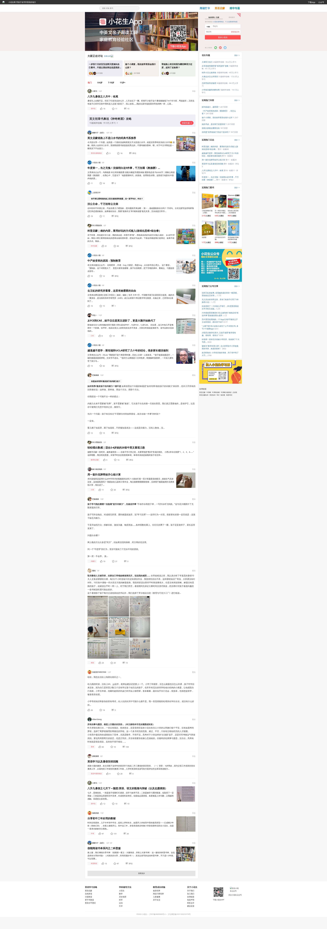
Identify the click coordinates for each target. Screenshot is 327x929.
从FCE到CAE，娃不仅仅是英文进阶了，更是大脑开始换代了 (121, 320)
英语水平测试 (90, 903)
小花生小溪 (96, 162)
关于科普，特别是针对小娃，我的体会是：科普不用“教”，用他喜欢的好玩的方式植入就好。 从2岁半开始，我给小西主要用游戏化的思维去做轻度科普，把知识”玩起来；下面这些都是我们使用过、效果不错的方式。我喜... (131, 238)
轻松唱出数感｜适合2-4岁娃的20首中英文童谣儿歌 (116, 447)
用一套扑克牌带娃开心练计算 (104, 474)
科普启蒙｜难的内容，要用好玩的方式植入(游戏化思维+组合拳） (124, 230)
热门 (90, 82)
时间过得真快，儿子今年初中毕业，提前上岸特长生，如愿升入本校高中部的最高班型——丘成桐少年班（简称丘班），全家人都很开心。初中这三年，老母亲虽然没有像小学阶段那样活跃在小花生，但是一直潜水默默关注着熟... (130, 825)
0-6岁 (99, 82)
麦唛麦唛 (95, 756)
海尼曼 (222, 395)
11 (116, 108)
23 (103, 662)
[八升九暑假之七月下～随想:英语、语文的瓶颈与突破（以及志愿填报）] (185, 794)
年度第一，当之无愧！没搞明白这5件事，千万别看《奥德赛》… (123, 168)
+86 (208, 26)
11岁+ (122, 82)
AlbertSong (97, 719)
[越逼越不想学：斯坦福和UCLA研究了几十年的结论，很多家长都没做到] (185, 356)
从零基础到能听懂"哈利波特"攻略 (215, 66)
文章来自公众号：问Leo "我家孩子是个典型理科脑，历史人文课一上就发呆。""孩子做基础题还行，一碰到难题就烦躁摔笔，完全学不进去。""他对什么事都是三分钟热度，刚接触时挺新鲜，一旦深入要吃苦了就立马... (130, 358)
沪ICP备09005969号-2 (157, 914)
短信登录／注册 (213, 17)
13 (104, 433)
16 (104, 108)
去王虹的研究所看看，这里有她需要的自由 (111, 290)
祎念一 (94, 315)
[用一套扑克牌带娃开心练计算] (185, 480)
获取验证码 (235, 32)
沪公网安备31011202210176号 (179, 914)
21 (116, 561)
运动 (121, 903)
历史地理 (122, 897)
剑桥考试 (229, 395)
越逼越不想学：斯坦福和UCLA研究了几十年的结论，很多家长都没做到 (127, 350)
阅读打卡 (205, 8)
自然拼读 (88, 893)
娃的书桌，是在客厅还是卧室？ (214, 124)
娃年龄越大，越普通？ (211, 107)
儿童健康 (156, 897)
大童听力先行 (207, 62)
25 (115, 662)
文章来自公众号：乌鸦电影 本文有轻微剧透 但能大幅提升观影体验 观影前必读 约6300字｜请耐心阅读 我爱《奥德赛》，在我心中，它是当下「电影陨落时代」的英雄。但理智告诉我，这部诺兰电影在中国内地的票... (131, 175)
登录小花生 (223, 37)
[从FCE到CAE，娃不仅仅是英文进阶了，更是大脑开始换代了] (185, 326)
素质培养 (156, 890)
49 (118, 246)
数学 (121, 893)
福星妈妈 (95, 813)
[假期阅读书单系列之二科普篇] (185, 854)
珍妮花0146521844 (99, 672)
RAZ (218, 395)
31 (106, 246)
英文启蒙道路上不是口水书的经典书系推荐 (111, 138)
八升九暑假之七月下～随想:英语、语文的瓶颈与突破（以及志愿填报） (127, 788)
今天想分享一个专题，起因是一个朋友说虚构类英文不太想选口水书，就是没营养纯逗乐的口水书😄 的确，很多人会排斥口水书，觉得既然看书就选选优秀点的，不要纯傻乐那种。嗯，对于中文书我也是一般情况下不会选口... (131, 145)
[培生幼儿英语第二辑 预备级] (233, 201)
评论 (134, 153)
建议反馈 (190, 906)
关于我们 (190, 890)
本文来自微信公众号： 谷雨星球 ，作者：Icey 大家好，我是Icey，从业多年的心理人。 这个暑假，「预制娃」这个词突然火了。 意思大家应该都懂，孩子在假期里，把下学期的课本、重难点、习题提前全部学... (130, 268)
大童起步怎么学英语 (210, 76)
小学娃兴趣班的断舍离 (211, 90)
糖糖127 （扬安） (98, 132)
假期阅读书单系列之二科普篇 (104, 848)
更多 (236, 55)
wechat (215, 47)
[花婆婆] (207, 228)
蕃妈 (94, 570)
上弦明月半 (96, 192)
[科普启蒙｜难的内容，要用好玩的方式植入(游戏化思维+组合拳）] (185, 236)
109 (127, 747)
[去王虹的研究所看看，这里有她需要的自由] (185, 296)
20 (121, 773)
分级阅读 (88, 897)
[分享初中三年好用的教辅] (185, 824)
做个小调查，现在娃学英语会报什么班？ (218, 117)
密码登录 (232, 17)
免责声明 (190, 900)
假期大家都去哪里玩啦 (211, 128)
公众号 (321, 2)
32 (104, 366)
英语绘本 (212, 395)
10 (92, 276)
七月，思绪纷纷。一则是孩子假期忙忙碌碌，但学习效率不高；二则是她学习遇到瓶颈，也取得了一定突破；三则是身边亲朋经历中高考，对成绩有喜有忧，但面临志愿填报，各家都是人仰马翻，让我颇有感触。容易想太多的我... (130, 795)
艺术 (121, 906)
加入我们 (190, 893)
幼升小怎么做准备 (209, 72)
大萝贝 (94, 91)
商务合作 (190, 903)
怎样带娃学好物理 (209, 83)
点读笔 (234, 392)
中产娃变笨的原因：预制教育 (104, 260)
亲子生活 (156, 900)
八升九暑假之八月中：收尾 (102, 96)
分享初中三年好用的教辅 (101, 818)
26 (115, 489)
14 (114, 335)
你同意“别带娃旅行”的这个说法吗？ (216, 132)
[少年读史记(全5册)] (220, 228)
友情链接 (190, 897)
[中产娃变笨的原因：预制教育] (185, 266)
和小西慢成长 (97, 225)
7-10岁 (111, 82)
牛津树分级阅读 (226, 392)
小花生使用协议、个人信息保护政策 (225, 22)
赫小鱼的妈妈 (97, 469)
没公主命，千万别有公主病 (102, 204)
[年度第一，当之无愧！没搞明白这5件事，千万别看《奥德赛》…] (185, 173)
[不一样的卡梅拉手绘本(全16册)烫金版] (220, 201)
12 (104, 276)
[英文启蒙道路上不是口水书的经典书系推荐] (185, 143)
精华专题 (235, 8)
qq (220, 47)
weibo (225, 47)
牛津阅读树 (216, 392)
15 (128, 108)
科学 (121, 900)
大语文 (121, 890)
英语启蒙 (220, 8)
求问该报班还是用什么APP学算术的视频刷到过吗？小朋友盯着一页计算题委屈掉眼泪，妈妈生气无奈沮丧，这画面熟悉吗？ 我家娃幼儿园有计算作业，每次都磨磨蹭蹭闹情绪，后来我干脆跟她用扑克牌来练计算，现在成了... (130, 481)
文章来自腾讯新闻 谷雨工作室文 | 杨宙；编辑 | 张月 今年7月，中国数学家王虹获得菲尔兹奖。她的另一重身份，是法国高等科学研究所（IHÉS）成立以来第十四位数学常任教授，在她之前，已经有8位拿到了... (130, 298)
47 (103, 833)
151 (115, 833)
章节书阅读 (89, 900)
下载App (311, 2)
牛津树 (208, 392)
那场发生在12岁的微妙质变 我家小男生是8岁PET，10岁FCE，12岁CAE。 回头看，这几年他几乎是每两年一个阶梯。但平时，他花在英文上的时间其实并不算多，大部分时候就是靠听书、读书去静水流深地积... (130, 328)
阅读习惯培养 (158, 893)
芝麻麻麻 (95, 375)
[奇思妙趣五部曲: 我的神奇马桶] (233, 228)
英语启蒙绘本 (203, 395)
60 (103, 747)
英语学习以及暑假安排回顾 (102, 761)
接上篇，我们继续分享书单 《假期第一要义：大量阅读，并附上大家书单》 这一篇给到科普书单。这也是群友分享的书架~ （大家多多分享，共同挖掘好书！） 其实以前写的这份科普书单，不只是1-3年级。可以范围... (131, 855)
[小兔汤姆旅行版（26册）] (207, 201)
